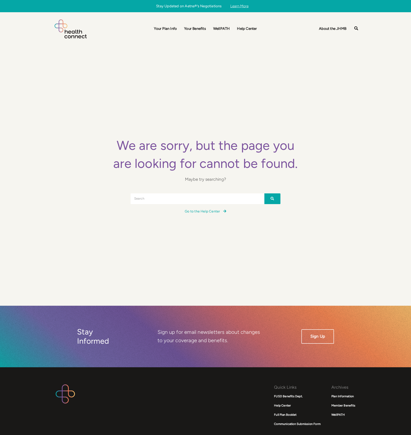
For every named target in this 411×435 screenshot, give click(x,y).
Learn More (239, 6)
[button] (356, 29)
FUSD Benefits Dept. (288, 396)
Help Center (282, 405)
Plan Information (342, 396)
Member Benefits (343, 405)
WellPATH (338, 415)
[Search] (272, 198)
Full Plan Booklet (285, 415)
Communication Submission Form (297, 424)
